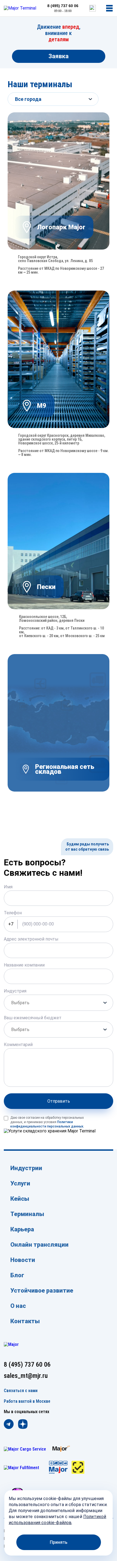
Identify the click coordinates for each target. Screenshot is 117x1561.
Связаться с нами (21, 1390)
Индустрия (15, 991)
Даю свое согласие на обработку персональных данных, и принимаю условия (47, 1122)
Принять (58, 1542)
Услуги (20, 1183)
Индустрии (26, 1168)
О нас (18, 1305)
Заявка (58, 56)
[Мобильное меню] (109, 8)
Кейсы (19, 1198)
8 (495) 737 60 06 (62, 6)
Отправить (58, 1101)
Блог (17, 1275)
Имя (8, 886)
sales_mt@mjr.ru (26, 1376)
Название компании (24, 965)
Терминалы (27, 1214)
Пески (46, 587)
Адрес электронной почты (31, 939)
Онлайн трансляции (39, 1244)
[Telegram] (9, 1424)
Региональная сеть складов (64, 769)
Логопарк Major (61, 227)
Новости (22, 1260)
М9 (41, 405)
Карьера (22, 1229)
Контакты (25, 1321)
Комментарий (18, 1044)
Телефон (13, 912)
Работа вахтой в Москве (27, 1401)
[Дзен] (23, 1424)
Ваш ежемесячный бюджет (32, 1017)
